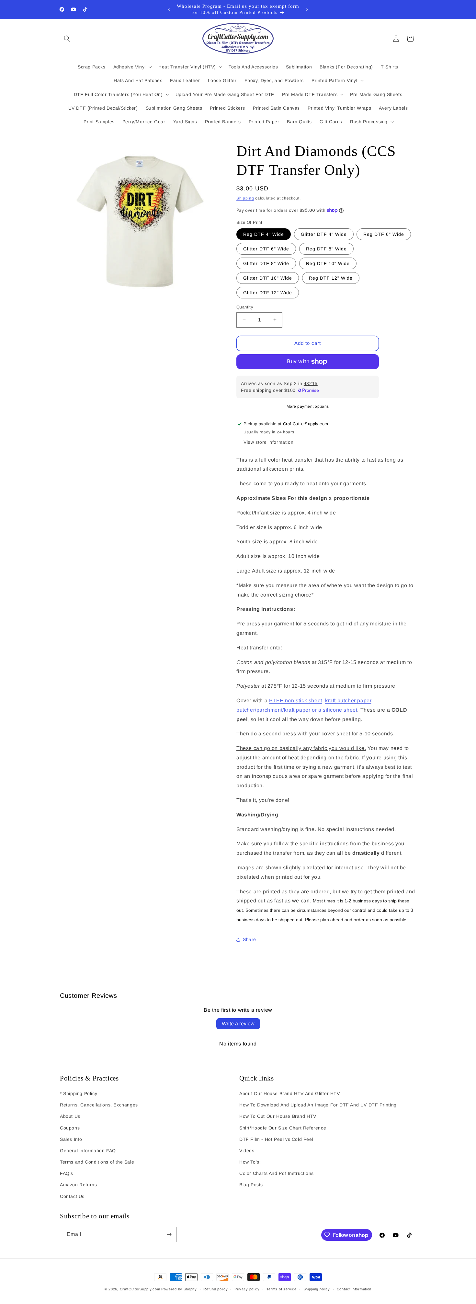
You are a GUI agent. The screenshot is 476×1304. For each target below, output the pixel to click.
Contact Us (72, 1196)
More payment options (308, 406)
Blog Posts (251, 1184)
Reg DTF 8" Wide (326, 248)
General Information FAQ (88, 1150)
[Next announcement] (307, 9)
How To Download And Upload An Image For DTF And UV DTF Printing (318, 1104)
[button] (67, 38)
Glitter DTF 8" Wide (266, 263)
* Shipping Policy (78, 1093)
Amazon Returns (78, 1184)
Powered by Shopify (179, 1289)
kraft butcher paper (348, 700)
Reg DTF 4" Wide (263, 234)
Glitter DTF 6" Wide (266, 248)
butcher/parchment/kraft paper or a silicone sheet (296, 710)
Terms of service (281, 1289)
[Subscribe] (169, 1234)
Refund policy (215, 1289)
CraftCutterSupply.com (140, 1289)
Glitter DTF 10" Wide (267, 278)
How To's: (250, 1162)
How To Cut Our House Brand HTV (277, 1116)
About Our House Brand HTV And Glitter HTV (289, 1093)
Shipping (245, 198)
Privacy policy (247, 1289)
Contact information (354, 1289)
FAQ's (66, 1173)
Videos (247, 1150)
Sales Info (71, 1139)
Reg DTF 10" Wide (328, 263)
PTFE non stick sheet (295, 700)
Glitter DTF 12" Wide (267, 292)
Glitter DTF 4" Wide (324, 234)
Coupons (70, 1127)
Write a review (238, 1023)
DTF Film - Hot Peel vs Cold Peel (276, 1139)
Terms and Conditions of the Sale (97, 1162)
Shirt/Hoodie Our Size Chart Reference (282, 1127)
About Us (70, 1116)
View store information (268, 442)
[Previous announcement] (169, 9)
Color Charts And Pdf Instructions (276, 1173)
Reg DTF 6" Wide (383, 234)
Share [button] (249, 939)
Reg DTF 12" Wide (331, 278)
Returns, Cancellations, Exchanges (99, 1104)
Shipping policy (316, 1289)
